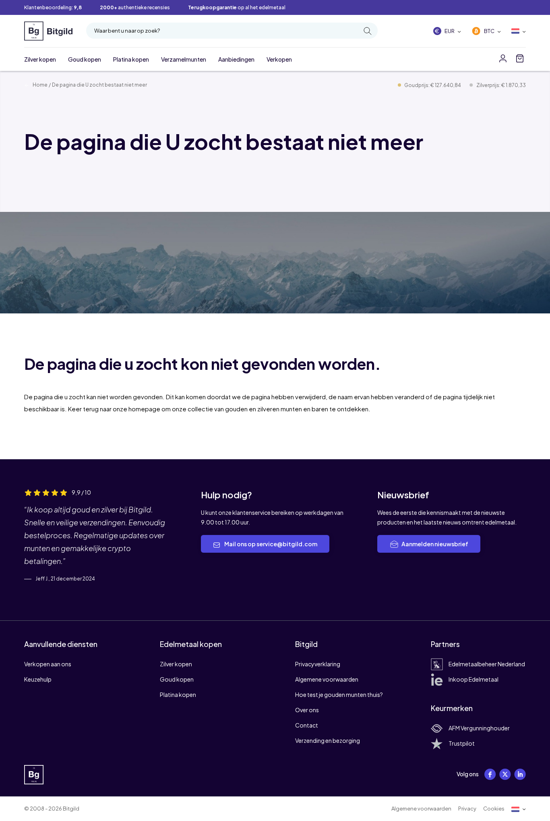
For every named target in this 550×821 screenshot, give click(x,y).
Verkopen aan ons (47, 664)
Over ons (307, 709)
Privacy (467, 808)
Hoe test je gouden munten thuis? (339, 694)
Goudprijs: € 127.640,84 (433, 85)
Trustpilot (462, 743)
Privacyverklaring (317, 664)
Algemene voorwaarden (326, 679)
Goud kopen (84, 59)
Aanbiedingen (236, 59)
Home (40, 85)
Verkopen (279, 59)
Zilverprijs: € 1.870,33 (501, 85)
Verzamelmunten (183, 59)
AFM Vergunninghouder (479, 728)
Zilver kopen (40, 59)
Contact (306, 725)
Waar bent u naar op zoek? (127, 30)
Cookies (494, 808)
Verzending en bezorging (327, 740)
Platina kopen (131, 59)
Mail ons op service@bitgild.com (270, 543)
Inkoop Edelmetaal (473, 679)
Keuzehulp (38, 679)
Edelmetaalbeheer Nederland (487, 664)
